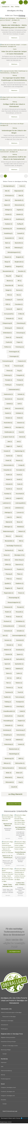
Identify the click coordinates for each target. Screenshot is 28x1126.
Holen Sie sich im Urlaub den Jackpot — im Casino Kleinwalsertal (14, 53)
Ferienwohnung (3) (7, 361)
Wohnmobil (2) (10, 782)
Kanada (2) (7, 451)
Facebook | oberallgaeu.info (8, 1091)
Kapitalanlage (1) (19, 451)
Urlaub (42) (20, 716)
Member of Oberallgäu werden (10, 1045)
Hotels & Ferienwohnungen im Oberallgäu (11, 1012)
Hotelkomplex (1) (9, 432)
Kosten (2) (9, 474)
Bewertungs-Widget (6, 1049)
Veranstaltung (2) (8, 720)
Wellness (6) (22, 768)
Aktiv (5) (7, 190)
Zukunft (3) (14, 787)
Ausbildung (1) (20, 219)
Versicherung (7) (20, 730)
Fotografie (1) (20, 375)
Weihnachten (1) (19, 763)
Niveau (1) (6, 555)
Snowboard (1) (20, 649)
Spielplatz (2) (7, 659)
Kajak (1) (19, 446)
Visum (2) (8, 739)
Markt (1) (19, 517)
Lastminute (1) (7, 503)
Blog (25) (8, 276)
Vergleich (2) (21, 720)
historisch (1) (20, 422)
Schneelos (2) (8, 630)
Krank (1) (19, 474)
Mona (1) (8, 536)
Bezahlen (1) (21, 271)
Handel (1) (8, 413)
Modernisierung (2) (8, 531)
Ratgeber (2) (8, 588)
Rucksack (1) (7, 621)
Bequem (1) (8, 257)
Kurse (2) (19, 489)
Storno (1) (9, 673)
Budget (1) (8, 290)
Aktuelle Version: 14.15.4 (5, 1122)
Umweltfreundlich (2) (9, 711)
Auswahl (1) (20, 233)
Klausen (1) (19, 460)
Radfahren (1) (19, 583)
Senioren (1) (8, 640)
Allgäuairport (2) (18, 190)
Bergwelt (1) (19, 266)
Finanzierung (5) (18, 365)
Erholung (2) (8, 328)
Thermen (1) (9, 687)
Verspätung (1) (8, 735)
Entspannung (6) (7, 323)
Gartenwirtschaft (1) (14, 389)
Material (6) (9, 522)
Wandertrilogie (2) (14, 753)
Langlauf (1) (19, 498)
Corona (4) (9, 309)
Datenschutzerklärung (6, 1070)
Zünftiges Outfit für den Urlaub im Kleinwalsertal (14, 105)
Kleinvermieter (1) (9, 465)
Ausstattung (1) (21, 228)
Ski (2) (20, 645)
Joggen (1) (9, 446)
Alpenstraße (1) (19, 200)
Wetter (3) (8, 772)
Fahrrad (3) (19, 337)
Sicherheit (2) (20, 640)
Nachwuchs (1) (9, 550)
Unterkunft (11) (8, 716)
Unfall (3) (22, 711)
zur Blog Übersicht (15, 794)
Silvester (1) (10, 645)
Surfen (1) (19, 673)
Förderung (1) (8, 375)
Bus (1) (19, 295)
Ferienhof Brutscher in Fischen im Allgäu (20, 853)
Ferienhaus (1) (20, 347)
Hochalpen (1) (20, 427)
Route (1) (8, 616)
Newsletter (3, 1099)
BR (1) (19, 280)
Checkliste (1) (19, 304)
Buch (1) (20, 285)
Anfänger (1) (8, 209)
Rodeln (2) (8, 612)
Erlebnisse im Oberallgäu (7, 1020)
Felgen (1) (19, 342)
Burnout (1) (19, 290)
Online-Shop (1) (19, 560)
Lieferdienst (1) (19, 507)
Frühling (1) (8, 384)
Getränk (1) (10, 403)
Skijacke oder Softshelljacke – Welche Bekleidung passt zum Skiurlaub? (14, 26)
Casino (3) (20, 299)
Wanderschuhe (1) (14, 749)
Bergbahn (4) (19, 257)
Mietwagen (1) (8, 526)
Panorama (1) (8, 569)
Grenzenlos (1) (19, 408)
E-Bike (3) (21, 314)
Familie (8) (9, 342)
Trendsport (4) (20, 701)
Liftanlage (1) (8, 512)
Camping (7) (8, 299)
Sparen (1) (20, 654)
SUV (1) (9, 678)
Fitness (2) (9, 370)
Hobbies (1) (7, 427)
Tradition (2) (7, 697)
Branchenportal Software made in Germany (10, 1119)
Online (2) (7, 560)
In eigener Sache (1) (8, 437)
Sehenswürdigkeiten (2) (18, 635)
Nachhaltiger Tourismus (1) (14, 545)
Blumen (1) (10, 280)
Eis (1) (20, 318)
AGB (2, 1066)
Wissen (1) (20, 777)
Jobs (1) (9, 441)
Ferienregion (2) (14, 356)
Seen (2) (5, 635)
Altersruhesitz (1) (19, 205)
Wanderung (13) (9, 758)
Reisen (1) (21, 593)
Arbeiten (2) (19, 214)
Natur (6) (20, 550)
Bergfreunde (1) (19, 261)
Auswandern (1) (9, 238)
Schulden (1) (20, 630)
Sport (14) (7, 664)
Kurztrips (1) (7, 493)
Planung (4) (9, 574)
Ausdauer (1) (8, 224)
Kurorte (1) (9, 489)
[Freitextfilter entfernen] (21, 2)
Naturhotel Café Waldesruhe (8, 824)
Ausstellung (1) (8, 233)
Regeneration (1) (8, 593)
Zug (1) (21, 782)
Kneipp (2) (21, 465)
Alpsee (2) (7, 205)
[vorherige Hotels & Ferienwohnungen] (1, 176)
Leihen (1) (7, 507)
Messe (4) (19, 522)
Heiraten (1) (9, 418)
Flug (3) (19, 370)
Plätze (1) (19, 574)
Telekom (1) (19, 682)
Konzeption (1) (20, 470)
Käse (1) (19, 455)
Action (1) (22, 186)
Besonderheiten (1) (8, 271)
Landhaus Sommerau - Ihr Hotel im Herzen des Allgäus (20, 884)
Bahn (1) (7, 243)
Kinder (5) (8, 460)
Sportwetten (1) (19, 664)
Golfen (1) (7, 408)
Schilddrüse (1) (20, 621)
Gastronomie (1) (8, 394)
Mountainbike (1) (9, 541)
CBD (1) (8, 304)
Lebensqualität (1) (20, 503)
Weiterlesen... (14, 37)
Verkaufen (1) (8, 725)
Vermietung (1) (7, 730)
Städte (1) (8, 668)
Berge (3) (7, 261)
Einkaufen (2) (10, 318)
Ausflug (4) (20, 224)
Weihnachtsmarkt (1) (8, 768)
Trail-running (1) (19, 697)
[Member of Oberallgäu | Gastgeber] (24, 811)
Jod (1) (19, 441)
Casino (14, 49)
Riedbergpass (4, 1028)
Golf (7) (20, 403)
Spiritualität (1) (20, 659)
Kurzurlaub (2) (20, 493)
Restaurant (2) (8, 607)
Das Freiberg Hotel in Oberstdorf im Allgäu (20, 828)
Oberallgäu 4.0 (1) (19, 555)
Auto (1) (21, 238)
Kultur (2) (19, 484)
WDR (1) (21, 758)
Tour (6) (20, 687)
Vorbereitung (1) (8, 744)
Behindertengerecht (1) (14, 252)
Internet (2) (22, 437)
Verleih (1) (20, 725)
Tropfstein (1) (8, 706)
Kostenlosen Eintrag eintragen (8, 1041)
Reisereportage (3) (14, 597)
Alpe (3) (21, 195)
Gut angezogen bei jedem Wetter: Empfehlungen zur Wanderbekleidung (14, 79)
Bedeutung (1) (18, 247)
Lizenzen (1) (20, 512)
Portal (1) (19, 578)
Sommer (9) (8, 654)
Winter (14, 22)
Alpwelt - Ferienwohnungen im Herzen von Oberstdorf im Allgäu (7, 886)
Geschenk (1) (8, 399)
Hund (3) (21, 432)
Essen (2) (8, 337)
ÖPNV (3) (8, 564)
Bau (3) (8, 247)
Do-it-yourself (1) (8, 314)
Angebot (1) (20, 209)
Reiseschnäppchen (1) (14, 602)
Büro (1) (9, 295)
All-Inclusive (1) (9, 195)
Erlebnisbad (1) (7, 332)
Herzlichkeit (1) (8, 422)
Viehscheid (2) (21, 735)
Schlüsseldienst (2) (8, 626)
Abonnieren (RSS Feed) (14, 803)
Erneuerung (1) (21, 332)
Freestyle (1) (8, 380)
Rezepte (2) (20, 607)
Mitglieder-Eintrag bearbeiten (8, 1037)
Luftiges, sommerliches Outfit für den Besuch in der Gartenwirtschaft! (14, 158)
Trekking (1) (8, 701)
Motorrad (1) (19, 536)
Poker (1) (9, 578)
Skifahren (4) (7, 649)
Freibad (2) (20, 380)
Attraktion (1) (7, 219)
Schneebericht (4, 1024)
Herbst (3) (19, 418)
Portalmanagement (5, 1078)
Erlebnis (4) (20, 328)
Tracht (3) (20, 692)
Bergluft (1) (8, 266)
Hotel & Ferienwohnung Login (9, 1111)
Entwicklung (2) (21, 323)
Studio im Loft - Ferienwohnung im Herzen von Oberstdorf (8, 857)
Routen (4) (19, 616)
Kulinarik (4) (9, 484)
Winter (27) (19, 772)
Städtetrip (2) (19, 668)
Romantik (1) (19, 612)
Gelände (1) (21, 394)
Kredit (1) (19, 479)
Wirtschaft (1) (8, 777)
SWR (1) (18, 678)
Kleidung (15, 75)
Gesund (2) (20, 399)
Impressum (3, 1062)
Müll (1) (21, 541)
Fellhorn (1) (7, 347)
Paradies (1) (20, 569)
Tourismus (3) (9, 692)
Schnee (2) (22, 626)
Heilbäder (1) (19, 413)
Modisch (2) (22, 531)
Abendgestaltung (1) (9, 186)
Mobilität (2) (20, 526)
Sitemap (3, 1074)
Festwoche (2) (22, 361)
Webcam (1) (7, 763)
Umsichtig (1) (20, 706)
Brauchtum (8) (9, 285)
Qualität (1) (8, 583)
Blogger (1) (19, 276)
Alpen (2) (7, 200)
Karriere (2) (9, 455)
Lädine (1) (8, 498)
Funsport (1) (19, 384)
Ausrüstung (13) (7, 228)
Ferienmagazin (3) (14, 351)
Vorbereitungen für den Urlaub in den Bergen (14, 132)
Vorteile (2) (21, 744)
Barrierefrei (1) (19, 243)
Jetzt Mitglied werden (14, 951)
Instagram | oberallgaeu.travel (8, 1087)
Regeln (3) (20, 588)
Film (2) (7, 365)
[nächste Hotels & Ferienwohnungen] (26, 176)
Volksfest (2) (19, 739)
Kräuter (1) (9, 479)
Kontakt (4, 1053)
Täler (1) (8, 682)
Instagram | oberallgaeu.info (8, 1095)
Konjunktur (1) (7, 470)
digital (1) (19, 309)
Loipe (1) (9, 517)
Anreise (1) (8, 214)
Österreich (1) (19, 564)
